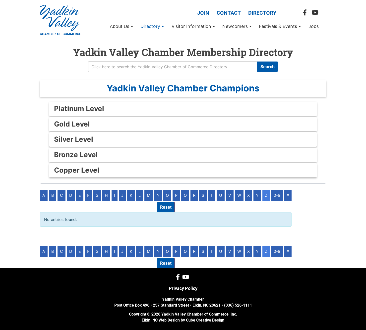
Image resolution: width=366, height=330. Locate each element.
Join (203, 13)
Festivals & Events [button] (278, 26)
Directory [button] (150, 26)
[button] (183, 88)
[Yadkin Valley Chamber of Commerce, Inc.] (60, 20)
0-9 (277, 195)
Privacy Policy (183, 288)
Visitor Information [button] (192, 26)
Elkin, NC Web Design (161, 320)
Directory (262, 13)
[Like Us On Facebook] (306, 12)
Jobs (313, 26)
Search (267, 66)
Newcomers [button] (235, 26)
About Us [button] (120, 26)
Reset (166, 207)
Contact (229, 13)
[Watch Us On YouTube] (316, 12)
